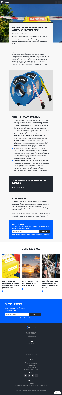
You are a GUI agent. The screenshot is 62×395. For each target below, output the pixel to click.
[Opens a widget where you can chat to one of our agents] (57, 392)
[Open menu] (59, 2)
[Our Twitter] (33, 375)
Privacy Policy (31, 352)
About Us (31, 344)
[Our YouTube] (36, 375)
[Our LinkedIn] (29, 375)
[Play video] (31, 90)
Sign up (44, 231)
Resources (31, 348)
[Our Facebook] (25, 375)
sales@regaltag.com (32, 369)
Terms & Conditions (31, 354)
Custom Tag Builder (31, 346)
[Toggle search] (56, 2)
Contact (31, 350)
